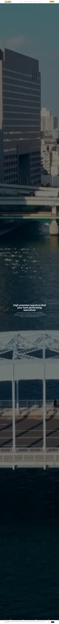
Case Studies (39, 1)
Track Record (26, 1)
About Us (21, 1)
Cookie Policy (7, 622)
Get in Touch (52, 1)
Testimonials (31, 1)
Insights (35, 1)
